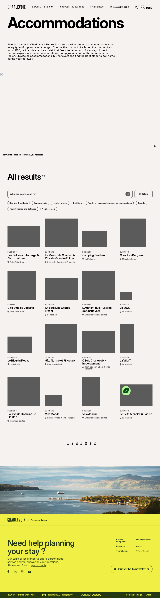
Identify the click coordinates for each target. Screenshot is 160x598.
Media (139, 546)
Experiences (97, 7)
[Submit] (127, 194)
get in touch (38, 565)
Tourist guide (122, 551)
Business (120, 546)
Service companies (121, 541)
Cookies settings (134, 595)
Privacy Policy (142, 551)
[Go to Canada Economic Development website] (57, 595)
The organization (144, 540)
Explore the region (42, 7)
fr (137, 6)
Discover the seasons (72, 7)
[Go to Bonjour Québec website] (91, 594)
